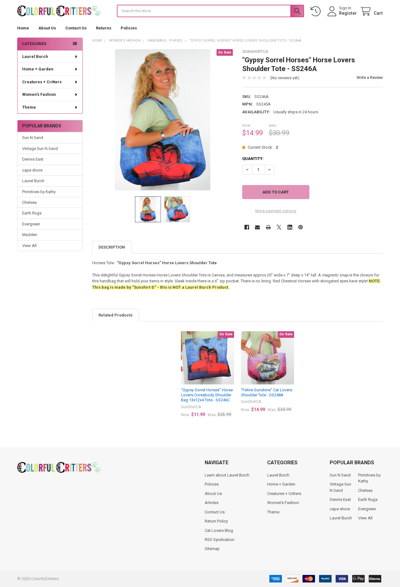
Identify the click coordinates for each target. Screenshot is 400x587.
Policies (129, 28)
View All (29, 245)
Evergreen (31, 224)
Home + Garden (37, 69)
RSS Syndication (219, 539)
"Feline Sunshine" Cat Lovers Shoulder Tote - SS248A (266, 392)
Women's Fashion (39, 94)
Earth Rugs (32, 213)
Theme (29, 107)
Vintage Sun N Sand (40, 148)
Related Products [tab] (115, 315)
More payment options (275, 211)
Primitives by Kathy (39, 191)
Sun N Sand (32, 137)
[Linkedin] (289, 227)
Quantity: (253, 158)
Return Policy (216, 521)
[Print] (268, 227)
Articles (211, 502)
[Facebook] (246, 227)
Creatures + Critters (42, 82)
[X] (278, 227)
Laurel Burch (35, 56)
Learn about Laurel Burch (227, 475)
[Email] (257, 227)
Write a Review (370, 77)
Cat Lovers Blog (219, 530)
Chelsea (29, 202)
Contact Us (76, 28)
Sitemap (212, 548)
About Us (47, 28)
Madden (29, 234)
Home (23, 28)
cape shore (32, 170)
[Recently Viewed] (317, 11)
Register (348, 13)
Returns (103, 28)
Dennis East (32, 159)
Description (111, 247)
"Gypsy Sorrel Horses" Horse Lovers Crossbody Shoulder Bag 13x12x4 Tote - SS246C (207, 395)
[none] (162, 119)
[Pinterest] (300, 227)
